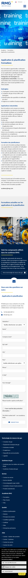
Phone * (4, 367)
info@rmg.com (8, 315)
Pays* (4, 360)
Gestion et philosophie (9, 511)
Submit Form (15, 422)
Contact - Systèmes (8, 539)
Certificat (5, 522)
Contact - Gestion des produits (11, 536)
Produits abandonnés (9, 488)
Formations (10, 50)
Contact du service (8, 477)
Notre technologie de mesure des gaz (13, 272)
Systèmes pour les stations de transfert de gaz (13, 465)
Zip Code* (5, 344)
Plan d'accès (6, 500)
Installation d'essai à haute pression (12, 486)
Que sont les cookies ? (7, 559)
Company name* (7, 337)
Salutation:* (5, 321)
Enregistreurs (6, 450)
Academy (3, 50)
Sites (4, 525)
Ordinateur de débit (8, 447)
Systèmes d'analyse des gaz (10, 469)
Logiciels (5, 456)
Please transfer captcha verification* (12, 400)
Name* (4, 329)
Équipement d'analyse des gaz (11, 444)
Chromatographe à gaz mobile (11, 483)
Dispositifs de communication (11, 453)
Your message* (6, 383)
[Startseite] (7, 6)
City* (3, 352)
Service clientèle (7, 480)
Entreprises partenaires (9, 528)
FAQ (4, 503)
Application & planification (8, 52)
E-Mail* (4, 375)
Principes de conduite (9, 517)
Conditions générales (8, 519)
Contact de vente (7, 545)
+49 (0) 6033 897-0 (9, 312)
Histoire (5, 514)
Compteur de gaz (7, 442)
